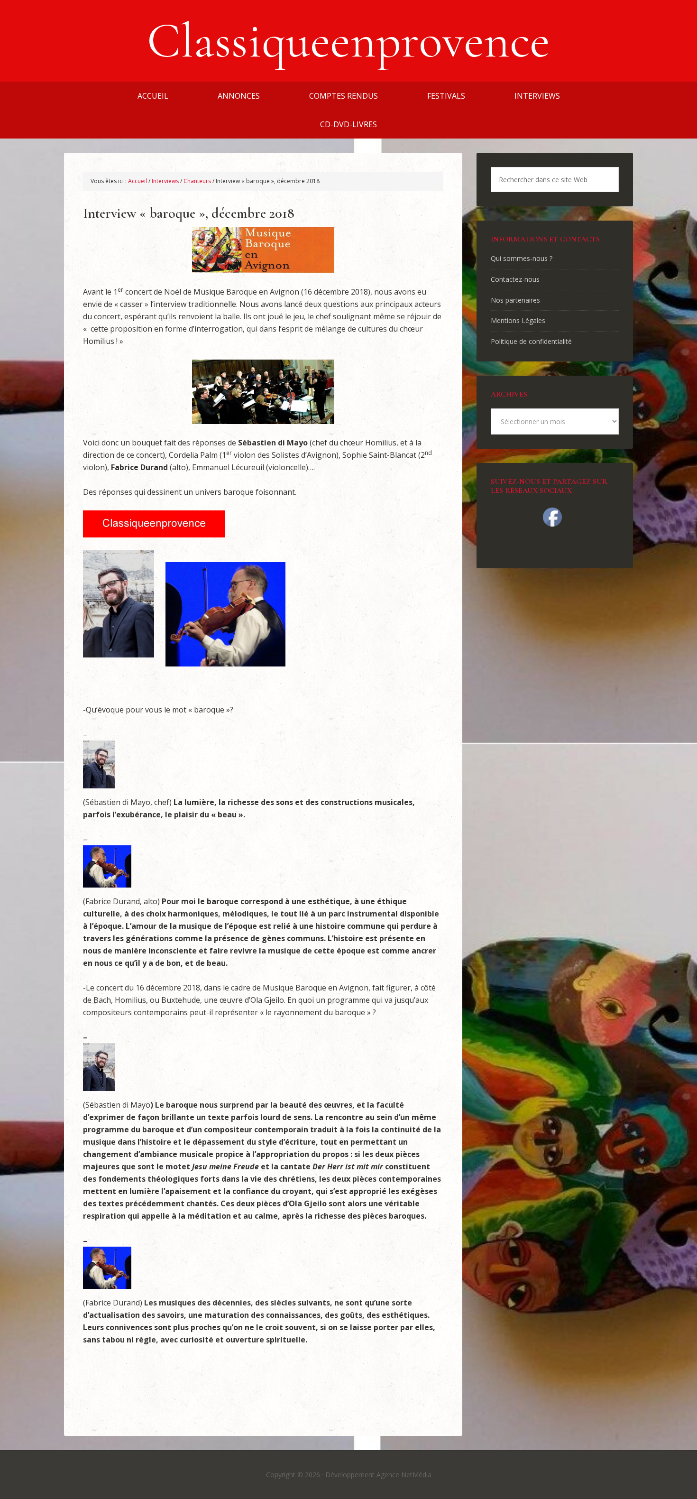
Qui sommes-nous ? (521, 258)
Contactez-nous (515, 279)
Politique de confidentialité (531, 341)
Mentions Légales (518, 320)
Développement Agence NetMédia (378, 1474)
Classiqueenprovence (348, 41)
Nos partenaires (515, 300)
